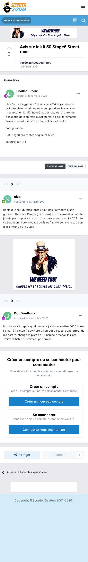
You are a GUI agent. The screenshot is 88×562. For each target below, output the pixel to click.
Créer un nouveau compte (44, 401)
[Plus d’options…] (78, 93)
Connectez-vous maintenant (44, 430)
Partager (23, 455)
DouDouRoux (41, 62)
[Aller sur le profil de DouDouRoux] (10, 94)
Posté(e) (31, 95)
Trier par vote (55, 166)
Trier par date (75, 166)
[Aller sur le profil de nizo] (7, 199)
